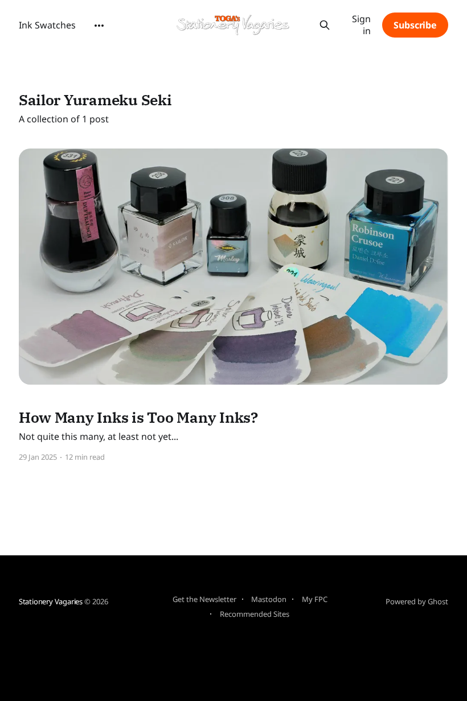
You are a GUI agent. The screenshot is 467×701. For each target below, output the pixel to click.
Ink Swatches (47, 25)
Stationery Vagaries (51, 601)
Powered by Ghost (417, 601)
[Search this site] (325, 25)
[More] (99, 25)
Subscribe (415, 25)
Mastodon (268, 599)
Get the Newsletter (204, 599)
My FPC (314, 599)
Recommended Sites (254, 614)
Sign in (361, 25)
